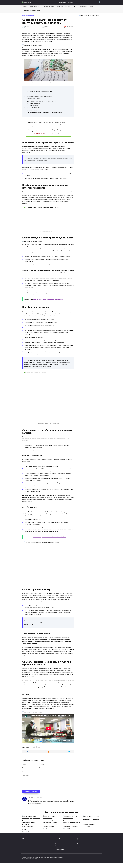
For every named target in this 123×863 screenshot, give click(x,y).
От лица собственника (35, 103)
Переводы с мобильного (63, 6)
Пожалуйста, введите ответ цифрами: (32, 767)
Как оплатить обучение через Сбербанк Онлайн (50, 821)
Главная (24, 15)
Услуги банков (33, 6)
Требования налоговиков (33, 110)
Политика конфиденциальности (31, 10)
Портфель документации (33, 98)
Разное (92, 6)
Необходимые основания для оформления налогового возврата (44, 94)
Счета (56, 845)
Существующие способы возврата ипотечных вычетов (41, 101)
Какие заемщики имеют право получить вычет (39, 96)
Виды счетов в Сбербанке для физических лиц (91, 820)
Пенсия (78, 847)
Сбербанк (32, 15)
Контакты (70, 2)
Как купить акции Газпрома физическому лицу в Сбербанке (31, 822)
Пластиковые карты (59, 847)
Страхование (82, 6)
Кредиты (57, 841)
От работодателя (34, 105)
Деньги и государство (47, 6)
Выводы (29, 114)
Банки (24, 6)
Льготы (78, 841)
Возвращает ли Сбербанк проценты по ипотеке (39, 91)
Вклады (57, 843)
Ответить (30, 805)
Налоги (78, 845)
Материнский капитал (82, 843)
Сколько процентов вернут (34, 107)
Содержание (62, 2)
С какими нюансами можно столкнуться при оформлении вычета (44, 112)
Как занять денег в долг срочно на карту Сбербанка (71, 821)
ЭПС (74, 6)
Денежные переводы (60, 849)
